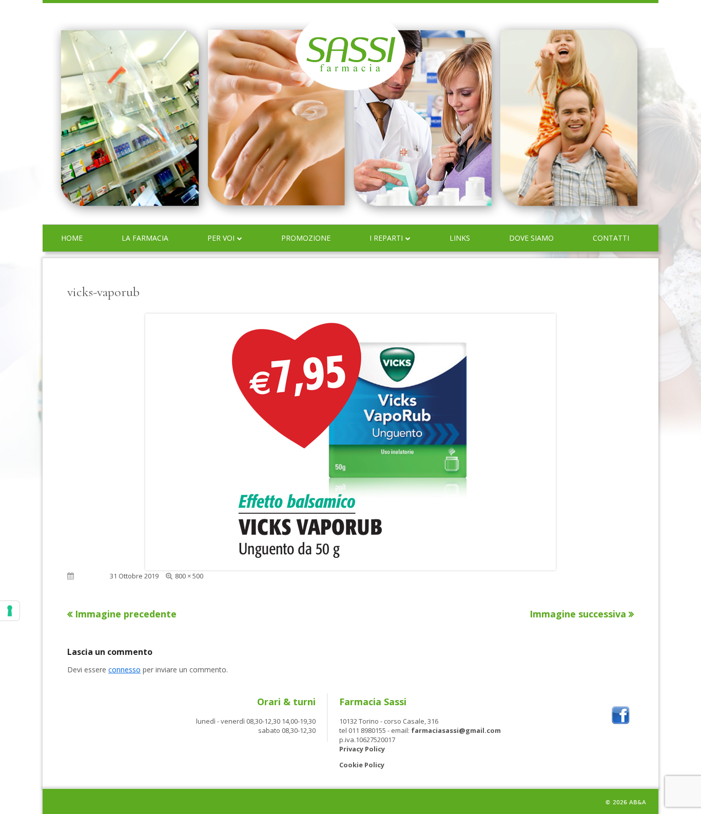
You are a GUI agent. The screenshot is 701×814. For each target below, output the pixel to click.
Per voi (221, 238)
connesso (124, 669)
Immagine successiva (578, 614)
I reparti (386, 238)
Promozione (305, 238)
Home (72, 238)
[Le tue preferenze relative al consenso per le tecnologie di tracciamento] (10, 611)
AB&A (637, 802)
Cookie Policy (361, 764)
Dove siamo (531, 238)
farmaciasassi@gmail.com (456, 730)
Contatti (611, 238)
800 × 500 (189, 575)
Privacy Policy (362, 748)
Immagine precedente (126, 614)
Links (460, 238)
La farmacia (145, 238)
